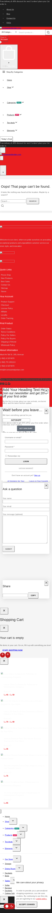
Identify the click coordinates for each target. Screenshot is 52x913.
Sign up (37, 475)
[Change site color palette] (9, 906)
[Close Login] (4, 611)
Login (26, 461)
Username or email (17, 437)
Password (13, 446)
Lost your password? (26, 468)
